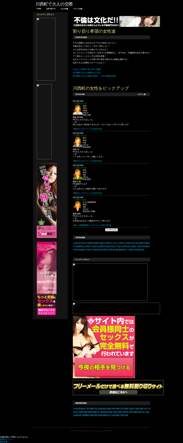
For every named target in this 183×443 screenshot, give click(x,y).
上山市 (118, 243)
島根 (137, 412)
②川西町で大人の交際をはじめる (87, 73)
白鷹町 (116, 250)
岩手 (85, 409)
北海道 (76, 409)
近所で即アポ (50, 9)
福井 (75, 412)
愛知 (96, 412)
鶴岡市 (92, 243)
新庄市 (104, 243)
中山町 (92, 246)
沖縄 (125, 415)
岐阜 (88, 412)
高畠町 (98, 250)
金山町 (131, 246)
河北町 (98, 246)
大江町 (116, 246)
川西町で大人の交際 (54, 4)
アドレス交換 (77, 9)
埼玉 (120, 409)
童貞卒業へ (4, 442)
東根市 (143, 243)
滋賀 (105, 412)
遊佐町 (141, 250)
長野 (83, 412)
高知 (90, 415)
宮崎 (115, 415)
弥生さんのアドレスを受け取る (88, 193)
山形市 (80, 243)
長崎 (102, 415)
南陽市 (80, 246)
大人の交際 (64, 9)
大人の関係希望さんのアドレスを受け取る (92, 225)
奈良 (122, 412)
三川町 (128, 250)
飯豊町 (122, 250)
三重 (101, 412)
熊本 (107, 415)
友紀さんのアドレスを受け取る (88, 129)
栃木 (111, 409)
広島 (146, 412)
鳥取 (133, 412)
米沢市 (86, 243)
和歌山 (127, 412)
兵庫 (118, 412)
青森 (81, 409)
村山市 (124, 243)
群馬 (115, 409)
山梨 (79, 412)
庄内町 (135, 250)
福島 (102, 409)
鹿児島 (120, 415)
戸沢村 (92, 250)
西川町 (104, 246)
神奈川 (134, 409)
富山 (143, 409)
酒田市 (98, 243)
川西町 (104, 250)
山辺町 (86, 246)
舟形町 (143, 246)
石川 (148, 409)
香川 (81, 415)
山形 (75, 243)
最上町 (137, 246)
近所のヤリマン (6, 439)
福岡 (94, 415)
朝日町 (110, 246)
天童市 (137, 243)
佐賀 (98, 415)
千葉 (124, 409)
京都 (109, 412)
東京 (128, 409)
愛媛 (85, 415)
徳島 (77, 415)
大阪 (114, 412)
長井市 (131, 243)
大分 (111, 415)
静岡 (92, 412)
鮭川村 (86, 250)
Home (39, 8)
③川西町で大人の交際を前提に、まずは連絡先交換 (94, 76)
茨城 (107, 409)
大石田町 (123, 246)
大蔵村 (80, 250)
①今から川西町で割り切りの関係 (87, 69)
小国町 (110, 250)
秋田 (94, 409)
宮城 (90, 409)
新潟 (139, 409)
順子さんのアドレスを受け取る (88, 161)
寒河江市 (111, 243)
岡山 (141, 412)
